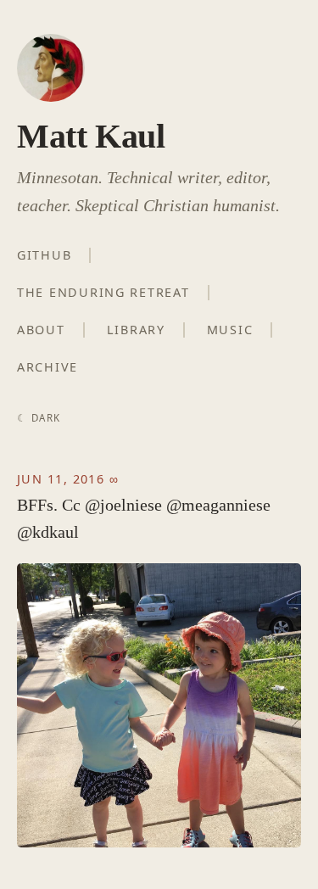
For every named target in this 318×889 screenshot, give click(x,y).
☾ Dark (38, 417)
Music (230, 329)
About (41, 329)
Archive (47, 367)
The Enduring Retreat (103, 292)
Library (136, 329)
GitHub (44, 255)
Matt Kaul (91, 136)
